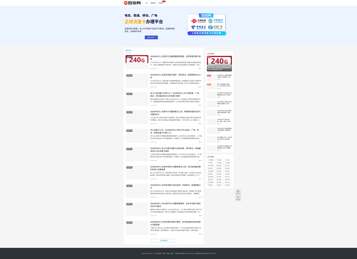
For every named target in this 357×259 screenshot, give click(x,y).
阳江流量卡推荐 (220, 165)
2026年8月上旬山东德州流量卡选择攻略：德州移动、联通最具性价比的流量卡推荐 (175, 149)
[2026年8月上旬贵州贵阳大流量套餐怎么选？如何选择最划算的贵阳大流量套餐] (137, 172)
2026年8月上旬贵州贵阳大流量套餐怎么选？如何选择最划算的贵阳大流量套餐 (175, 168)
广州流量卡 (211, 160)
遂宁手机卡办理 (211, 179)
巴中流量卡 (211, 182)
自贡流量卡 (211, 171)
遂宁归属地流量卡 (228, 179)
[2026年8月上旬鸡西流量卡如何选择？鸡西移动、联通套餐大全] (137, 191)
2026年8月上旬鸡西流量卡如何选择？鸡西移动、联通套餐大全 (175, 186)
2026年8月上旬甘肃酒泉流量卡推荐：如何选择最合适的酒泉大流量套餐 (175, 223)
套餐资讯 (153, 3)
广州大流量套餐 (228, 160)
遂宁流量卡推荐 (220, 177)
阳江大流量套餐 (228, 165)
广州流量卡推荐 (220, 160)
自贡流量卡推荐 (220, 171)
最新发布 (128, 50)
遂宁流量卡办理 (220, 179)
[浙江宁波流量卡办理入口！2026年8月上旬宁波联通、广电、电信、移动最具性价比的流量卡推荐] (137, 99)
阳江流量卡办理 (220, 168)
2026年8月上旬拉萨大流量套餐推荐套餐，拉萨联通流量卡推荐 (175, 57)
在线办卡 (161, 3)
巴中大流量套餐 (228, 182)
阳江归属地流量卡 (228, 168)
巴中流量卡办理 (220, 185)
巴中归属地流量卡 (228, 185)
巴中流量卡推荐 (220, 182)
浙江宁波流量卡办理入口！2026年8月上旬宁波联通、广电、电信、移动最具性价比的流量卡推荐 (175, 94)
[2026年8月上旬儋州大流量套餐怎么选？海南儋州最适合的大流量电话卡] (137, 117)
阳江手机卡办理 (211, 168)
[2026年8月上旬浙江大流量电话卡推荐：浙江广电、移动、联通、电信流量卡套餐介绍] (211, 104)
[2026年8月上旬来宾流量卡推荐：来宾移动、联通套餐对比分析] (137, 80)
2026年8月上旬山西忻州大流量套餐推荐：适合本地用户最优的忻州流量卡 (175, 204)
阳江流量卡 (211, 165)
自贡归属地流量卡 (228, 174)
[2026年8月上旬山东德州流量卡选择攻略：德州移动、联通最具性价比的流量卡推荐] (137, 154)
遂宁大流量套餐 (228, 177)
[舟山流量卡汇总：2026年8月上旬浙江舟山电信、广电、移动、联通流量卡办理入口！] (137, 136)
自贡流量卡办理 (220, 174)
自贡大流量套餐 (228, 171)
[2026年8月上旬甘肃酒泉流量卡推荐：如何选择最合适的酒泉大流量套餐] (137, 228)
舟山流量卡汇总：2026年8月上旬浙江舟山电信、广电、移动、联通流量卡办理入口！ (174, 131)
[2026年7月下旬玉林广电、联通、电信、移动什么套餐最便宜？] (211, 121)
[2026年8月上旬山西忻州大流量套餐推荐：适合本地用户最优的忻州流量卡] (137, 209)
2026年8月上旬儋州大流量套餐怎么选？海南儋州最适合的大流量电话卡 (175, 113)
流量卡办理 (150, 37)
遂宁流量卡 (211, 177)
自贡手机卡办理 (211, 174)
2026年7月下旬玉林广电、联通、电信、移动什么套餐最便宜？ (224, 121)
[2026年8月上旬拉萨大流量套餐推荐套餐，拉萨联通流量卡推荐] (137, 62)
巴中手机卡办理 (211, 185)
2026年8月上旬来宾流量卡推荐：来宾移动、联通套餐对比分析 (175, 76)
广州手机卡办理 (211, 163)
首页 (146, 3)
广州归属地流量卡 (228, 163)
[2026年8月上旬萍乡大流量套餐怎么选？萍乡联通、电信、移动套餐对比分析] (211, 95)
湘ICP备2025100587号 (209, 253)
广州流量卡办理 (220, 163)
